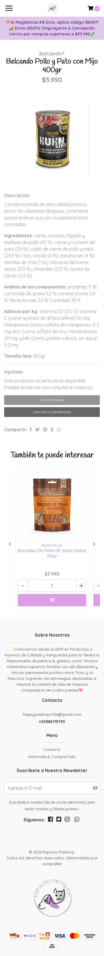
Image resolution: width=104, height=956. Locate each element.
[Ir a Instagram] (67, 820)
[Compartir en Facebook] (31, 429)
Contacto (52, 749)
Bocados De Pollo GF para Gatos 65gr (52, 553)
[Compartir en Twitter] (37, 429)
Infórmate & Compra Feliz (52, 756)
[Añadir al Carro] (52, 600)
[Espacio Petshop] (52, 8)
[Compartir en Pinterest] (45, 429)
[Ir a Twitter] (58, 820)
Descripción (16, 195)
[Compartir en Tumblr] (52, 429)
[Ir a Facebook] (50, 820)
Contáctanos (52, 400)
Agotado (13, 372)
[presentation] (9, 544)
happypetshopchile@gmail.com (52, 714)
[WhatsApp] (76, 820)
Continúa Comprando (52, 412)
